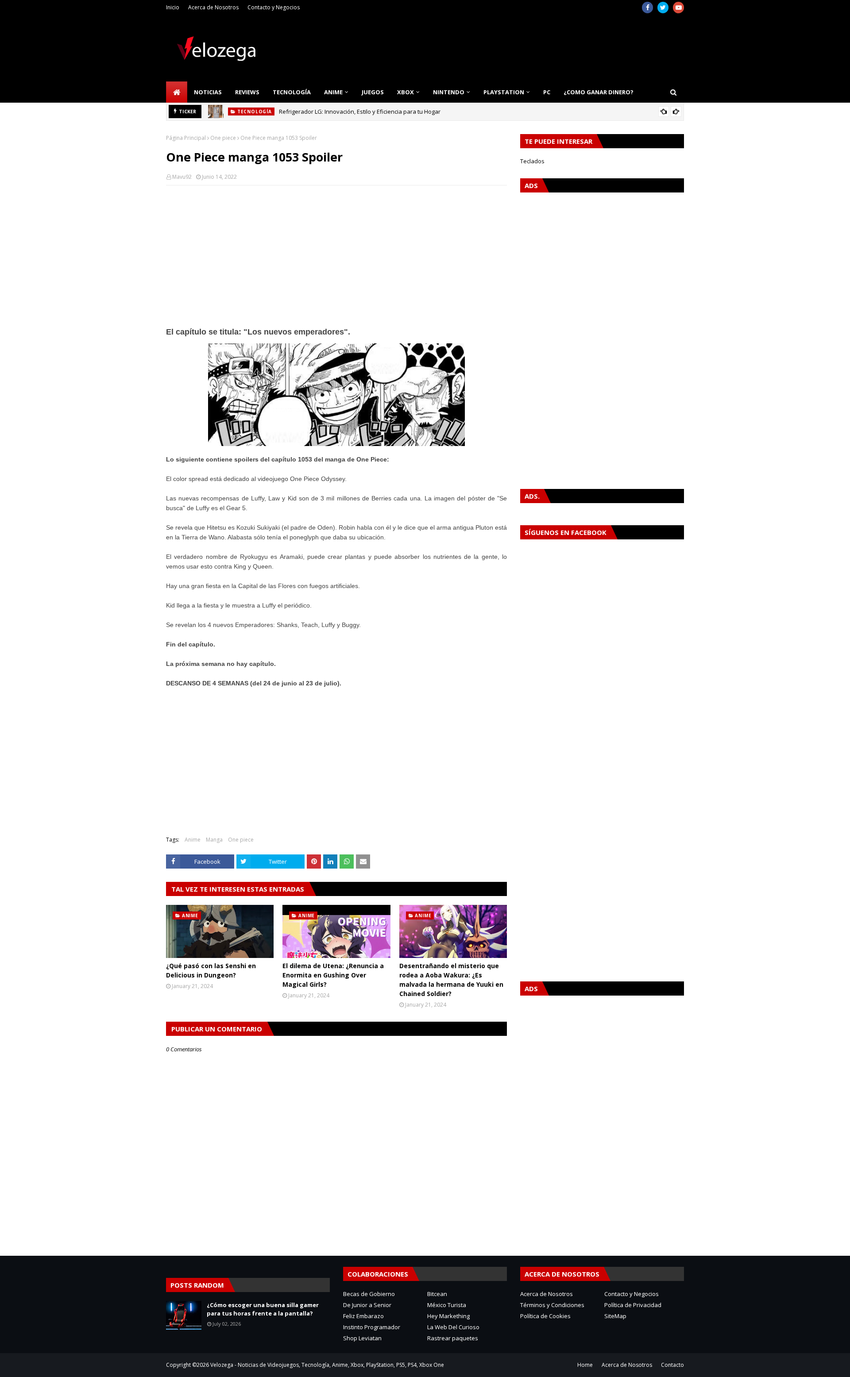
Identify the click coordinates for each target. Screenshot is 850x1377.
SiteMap (615, 1316)
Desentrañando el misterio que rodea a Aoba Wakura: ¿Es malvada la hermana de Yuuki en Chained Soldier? (451, 980)
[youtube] (678, 7)
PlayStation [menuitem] (503, 92)
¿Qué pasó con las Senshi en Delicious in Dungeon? (211, 970)
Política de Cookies (545, 1316)
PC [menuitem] (546, 92)
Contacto (672, 1365)
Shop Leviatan (362, 1338)
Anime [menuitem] (333, 92)
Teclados (532, 161)
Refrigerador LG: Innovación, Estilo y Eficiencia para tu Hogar (359, 111)
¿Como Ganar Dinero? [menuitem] (599, 92)
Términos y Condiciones (552, 1305)
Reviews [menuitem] (247, 92)
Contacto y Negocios (273, 7)
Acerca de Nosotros (213, 7)
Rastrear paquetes (452, 1338)
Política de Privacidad (632, 1305)
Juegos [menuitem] (373, 92)
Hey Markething (448, 1316)
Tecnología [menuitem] (292, 92)
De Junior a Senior (367, 1305)
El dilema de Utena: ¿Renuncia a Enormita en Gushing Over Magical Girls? (333, 975)
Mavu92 (182, 177)
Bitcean (437, 1294)
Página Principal (186, 138)
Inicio (172, 7)
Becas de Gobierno (369, 1294)
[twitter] (662, 7)
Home (585, 1365)
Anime (193, 839)
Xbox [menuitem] (405, 92)
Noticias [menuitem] (208, 92)
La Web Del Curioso (453, 1327)
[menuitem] (176, 92)
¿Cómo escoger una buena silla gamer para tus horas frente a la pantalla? (263, 1309)
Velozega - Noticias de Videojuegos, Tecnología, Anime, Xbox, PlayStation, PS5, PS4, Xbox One (327, 1365)
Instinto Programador (371, 1327)
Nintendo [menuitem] (448, 92)
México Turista (446, 1305)
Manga (214, 839)
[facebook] (647, 7)
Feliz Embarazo (363, 1316)
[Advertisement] (336, 256)
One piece (223, 138)
